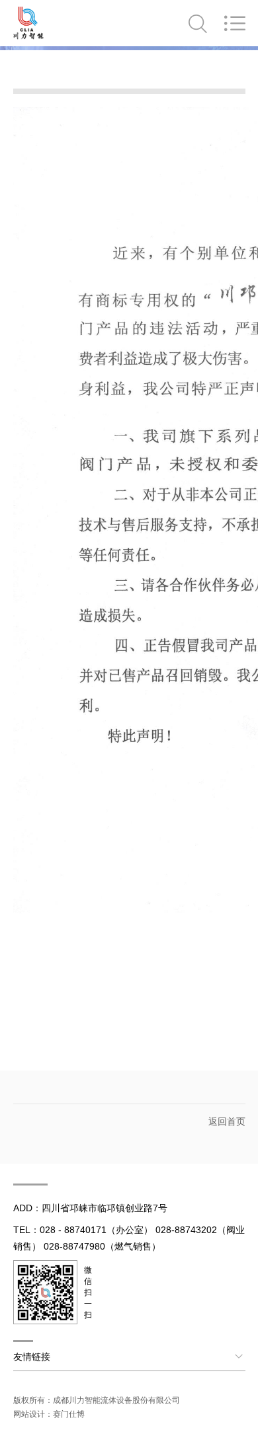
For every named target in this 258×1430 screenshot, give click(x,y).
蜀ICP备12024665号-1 (54, 1385)
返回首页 (226, 1121)
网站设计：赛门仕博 (49, 1414)
